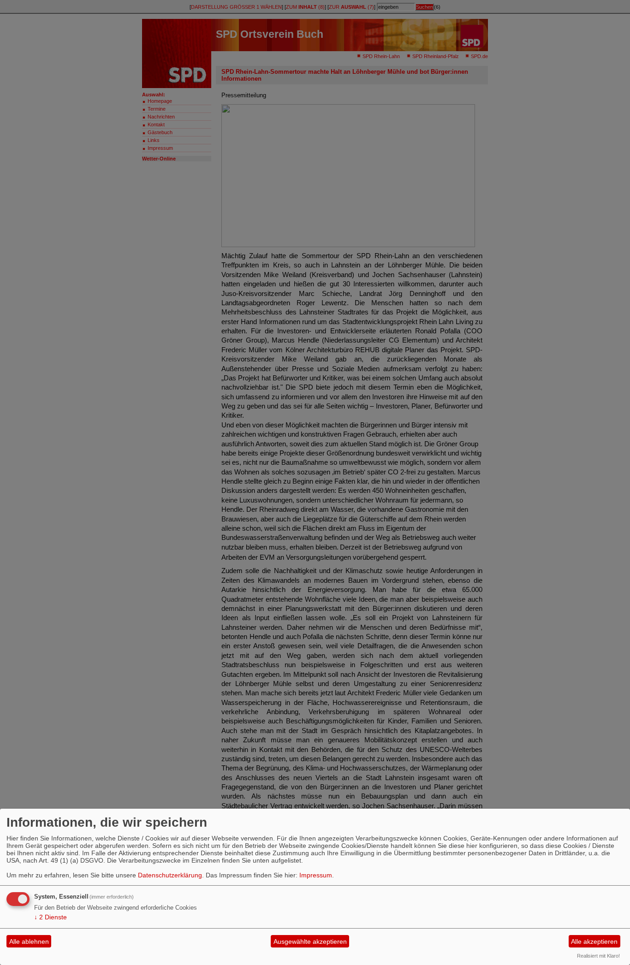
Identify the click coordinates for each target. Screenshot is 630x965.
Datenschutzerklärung (170, 875)
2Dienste (50, 917)
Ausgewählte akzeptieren (310, 941)
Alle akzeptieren (594, 941)
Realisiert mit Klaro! (598, 956)
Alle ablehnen (29, 941)
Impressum (315, 875)
